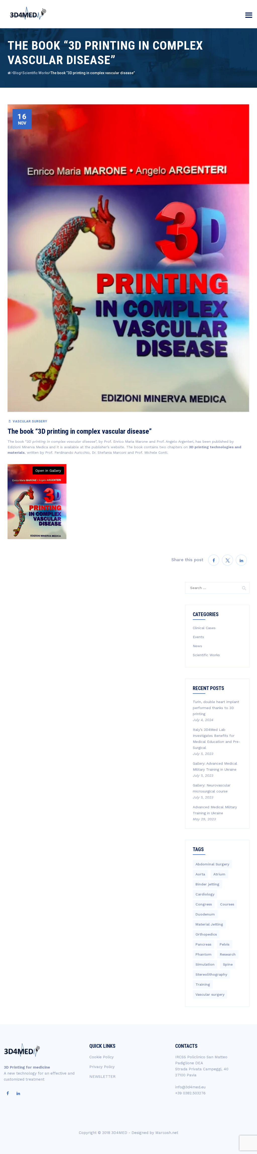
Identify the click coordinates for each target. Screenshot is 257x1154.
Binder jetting (207, 884)
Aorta (200, 874)
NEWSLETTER (102, 1076)
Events (198, 637)
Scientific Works (206, 655)
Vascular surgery (30, 421)
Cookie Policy (101, 1057)
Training (203, 984)
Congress (204, 904)
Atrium (219, 874)
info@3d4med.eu (190, 1087)
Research (228, 954)
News (197, 646)
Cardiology (205, 894)
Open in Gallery (48, 471)
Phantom (204, 954)
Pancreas (203, 944)
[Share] (213, 560)
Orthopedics (206, 934)
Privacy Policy (102, 1067)
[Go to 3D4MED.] (9, 73)
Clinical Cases (204, 628)
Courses (227, 904)
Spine (228, 964)
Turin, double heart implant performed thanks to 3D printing (216, 708)
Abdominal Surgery (212, 864)
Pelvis (224, 944)
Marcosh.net (166, 1132)
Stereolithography (211, 974)
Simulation (205, 964)
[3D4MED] (27, 13)
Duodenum (205, 914)
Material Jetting (209, 924)
